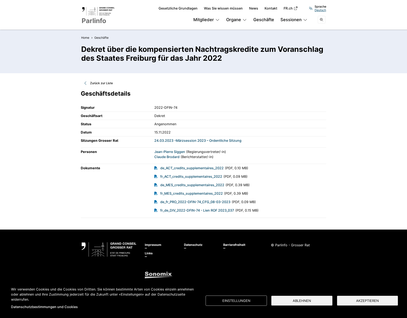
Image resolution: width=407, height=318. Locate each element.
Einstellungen (236, 301)
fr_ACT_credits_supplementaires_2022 (191, 176)
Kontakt (271, 8)
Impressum (153, 244)
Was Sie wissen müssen (223, 8)
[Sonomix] (159, 275)
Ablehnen (302, 301)
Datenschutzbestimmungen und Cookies (44, 307)
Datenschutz (193, 244)
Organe (233, 19)
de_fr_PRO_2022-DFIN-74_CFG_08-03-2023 (195, 202)
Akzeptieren (367, 301)
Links (149, 253)
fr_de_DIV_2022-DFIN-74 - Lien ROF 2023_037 (197, 210)
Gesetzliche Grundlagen (178, 8)
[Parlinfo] (109, 249)
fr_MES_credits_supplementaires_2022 (191, 193)
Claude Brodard (167, 157)
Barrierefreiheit (234, 244)
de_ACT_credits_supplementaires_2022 (192, 168)
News (253, 8)
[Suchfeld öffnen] (321, 19)
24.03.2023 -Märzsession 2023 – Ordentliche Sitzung (197, 140)
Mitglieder (203, 19)
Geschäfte (263, 19)
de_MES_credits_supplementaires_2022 (192, 185)
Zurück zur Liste (101, 83)
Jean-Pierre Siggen (169, 152)
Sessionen (291, 19)
